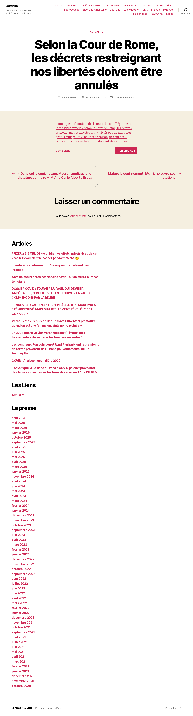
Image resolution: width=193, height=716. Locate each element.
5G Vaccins (130, 5)
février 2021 (20, 666)
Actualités (72, 5)
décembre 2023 (23, 515)
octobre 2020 (21, 686)
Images (155, 9)
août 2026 (19, 418)
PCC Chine (157, 13)
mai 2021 (18, 652)
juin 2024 (18, 486)
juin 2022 (18, 588)
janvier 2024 (21, 510)
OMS (145, 9)
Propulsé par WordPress (48, 708)
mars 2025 (19, 466)
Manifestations (164, 5)
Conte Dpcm (63, 150)
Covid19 (12, 6)
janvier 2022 (21, 613)
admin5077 (72, 97)
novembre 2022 (23, 564)
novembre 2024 (23, 476)
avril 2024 (19, 496)
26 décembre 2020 (95, 97)
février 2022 (20, 608)
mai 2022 (18, 593)
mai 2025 (18, 457)
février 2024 (21, 505)
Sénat (169, 13)
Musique (168, 9)
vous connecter (78, 215)
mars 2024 (19, 501)
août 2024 (19, 481)
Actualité (96, 32)
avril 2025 (19, 462)
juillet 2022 (20, 583)
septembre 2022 (23, 574)
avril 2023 (19, 539)
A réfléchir (146, 5)
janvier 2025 (21, 471)
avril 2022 (19, 598)
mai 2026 (18, 423)
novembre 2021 (23, 622)
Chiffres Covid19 (90, 5)
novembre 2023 (23, 520)
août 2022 (19, 578)
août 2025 (19, 447)
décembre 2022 (23, 559)
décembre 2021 (23, 617)
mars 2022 (19, 603)
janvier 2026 (21, 432)
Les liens (115, 9)
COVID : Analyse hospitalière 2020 (36, 360)
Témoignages (139, 13)
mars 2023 (19, 544)
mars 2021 (19, 661)
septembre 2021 (23, 632)
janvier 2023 (21, 554)
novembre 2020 (23, 681)
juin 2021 (18, 647)
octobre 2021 (21, 627)
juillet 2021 (20, 642)
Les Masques (71, 9)
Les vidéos (130, 9)
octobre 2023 (21, 525)
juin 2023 (18, 535)
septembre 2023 (23, 530)
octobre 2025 (21, 437)
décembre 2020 (23, 676)
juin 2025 (18, 452)
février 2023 (20, 549)
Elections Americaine (95, 9)
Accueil (59, 5)
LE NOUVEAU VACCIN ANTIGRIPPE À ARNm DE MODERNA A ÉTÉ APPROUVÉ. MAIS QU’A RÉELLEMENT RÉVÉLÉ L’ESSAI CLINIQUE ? (54, 309)
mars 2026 (19, 428)
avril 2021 (19, 656)
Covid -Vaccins (112, 5)
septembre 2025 (23, 442)
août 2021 (19, 637)
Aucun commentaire (124, 97)
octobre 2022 (21, 569)
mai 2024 (18, 491)
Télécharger (126, 150)
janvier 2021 (20, 671)
